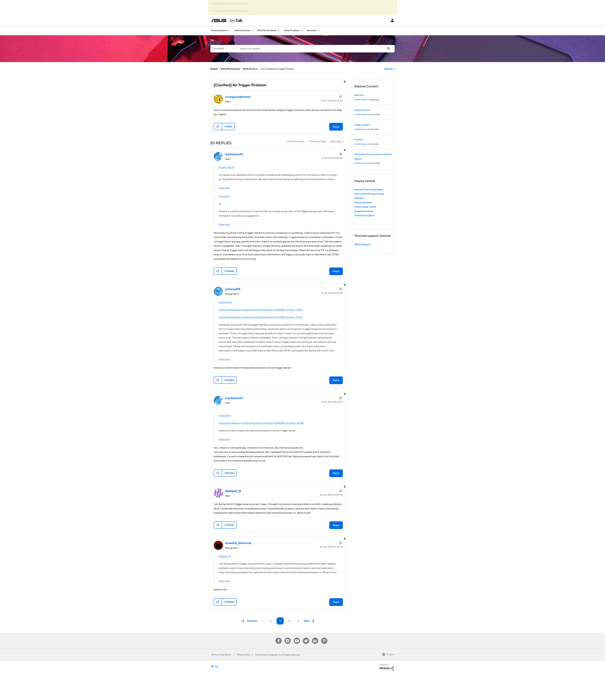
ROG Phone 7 (362, 100)
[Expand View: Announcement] (229, 30)
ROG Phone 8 (362, 163)
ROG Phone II (250, 69)
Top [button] (216, 666)
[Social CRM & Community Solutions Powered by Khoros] (387, 667)
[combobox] (316, 48)
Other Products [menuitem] (291, 30)
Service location (363, 202)
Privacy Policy (243, 654)
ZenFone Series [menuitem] (242, 30)
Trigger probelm (362, 124)
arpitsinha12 (225, 302)
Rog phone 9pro (362, 110)
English (214, 69)
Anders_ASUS (226, 167)
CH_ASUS (224, 196)
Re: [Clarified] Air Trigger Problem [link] (277, 69)
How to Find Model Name (368, 189)
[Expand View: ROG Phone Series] (278, 30)
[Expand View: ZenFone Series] (252, 30)
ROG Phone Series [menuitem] (266, 30)
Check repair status (365, 206)
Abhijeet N (225, 556)
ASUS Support (362, 244)
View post (224, 187)
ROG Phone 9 (362, 114)
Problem (358, 139)
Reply (336, 126)
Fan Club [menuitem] (311, 30)
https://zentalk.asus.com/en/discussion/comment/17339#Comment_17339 (260, 317)
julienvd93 (224, 415)
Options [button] (388, 69)
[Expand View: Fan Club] (318, 30)
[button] (218, 126)
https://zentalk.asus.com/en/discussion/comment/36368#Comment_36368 (261, 423)
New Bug (359, 95)
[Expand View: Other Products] (301, 30)
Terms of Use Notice (221, 654)
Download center (364, 211)
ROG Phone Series (230, 69)
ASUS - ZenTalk (227, 20)
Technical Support (364, 215)
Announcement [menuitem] (219, 30)
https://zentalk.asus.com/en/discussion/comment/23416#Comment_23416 (261, 309)
